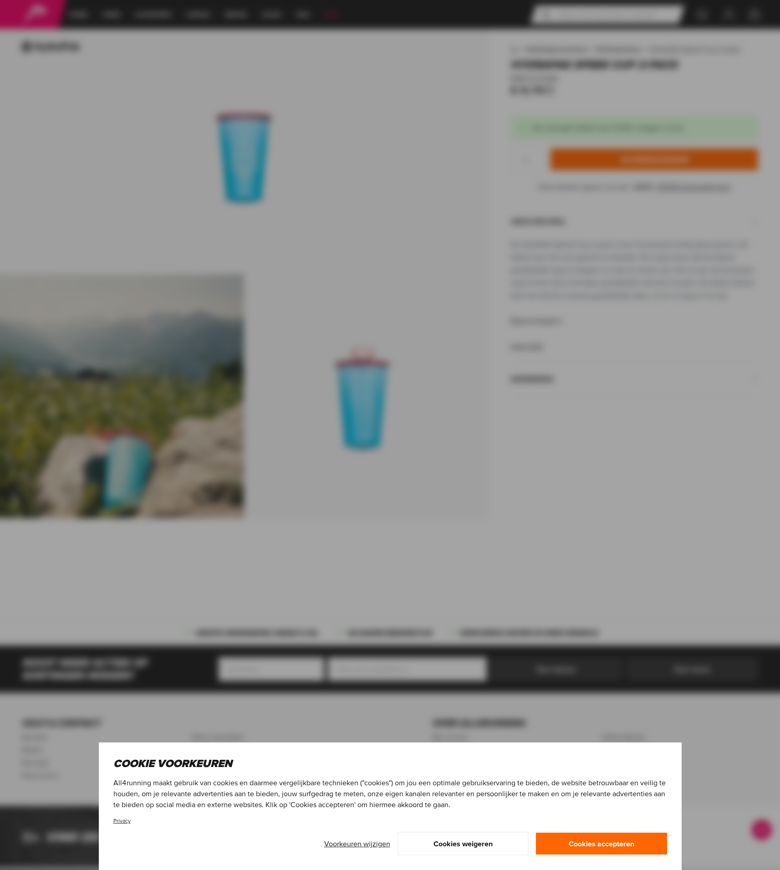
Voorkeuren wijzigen (357, 843)
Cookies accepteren (601, 843)
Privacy (122, 821)
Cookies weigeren (463, 843)
